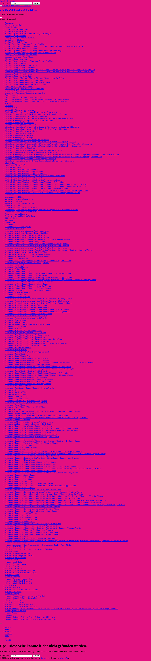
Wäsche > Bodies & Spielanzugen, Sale (19, 556)
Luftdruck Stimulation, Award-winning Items (21, 169)
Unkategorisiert (10, 222)
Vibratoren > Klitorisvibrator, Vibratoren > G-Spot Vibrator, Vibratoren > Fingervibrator (37, 312)
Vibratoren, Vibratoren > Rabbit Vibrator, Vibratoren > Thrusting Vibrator (32, 509)
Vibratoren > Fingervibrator (15, 265)
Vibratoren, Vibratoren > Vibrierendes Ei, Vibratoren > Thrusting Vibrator (32, 532)
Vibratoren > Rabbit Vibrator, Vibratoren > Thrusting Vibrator (28, 384)
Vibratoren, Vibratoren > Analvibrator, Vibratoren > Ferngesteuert (29, 426)
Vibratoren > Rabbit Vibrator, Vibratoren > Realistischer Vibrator (29, 379)
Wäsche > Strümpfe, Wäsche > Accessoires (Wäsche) (25, 596)
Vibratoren (9, 225)
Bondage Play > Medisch (14, 40)
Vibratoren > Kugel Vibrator (15, 320)
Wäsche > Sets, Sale (12, 587)
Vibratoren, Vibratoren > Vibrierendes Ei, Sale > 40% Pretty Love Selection (33, 524)
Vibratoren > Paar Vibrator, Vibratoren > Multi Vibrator (25, 345)
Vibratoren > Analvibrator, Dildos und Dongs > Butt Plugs (26, 233)
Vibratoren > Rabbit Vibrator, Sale (17, 356)
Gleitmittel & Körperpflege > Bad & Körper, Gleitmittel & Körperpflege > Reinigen (36, 114)
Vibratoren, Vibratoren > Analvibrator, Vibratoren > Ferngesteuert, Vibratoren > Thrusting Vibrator (41, 428)
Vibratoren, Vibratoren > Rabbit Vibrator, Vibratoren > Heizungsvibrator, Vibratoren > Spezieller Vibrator (44, 494)
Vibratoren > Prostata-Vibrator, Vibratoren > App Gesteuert (27, 352)
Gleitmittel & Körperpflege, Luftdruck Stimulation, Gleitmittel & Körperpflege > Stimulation (39, 161)
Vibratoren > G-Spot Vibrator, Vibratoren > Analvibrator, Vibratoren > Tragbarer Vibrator (38, 273)
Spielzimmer (9, 220)
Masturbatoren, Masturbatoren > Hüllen (19, 203)
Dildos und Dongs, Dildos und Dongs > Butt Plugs (24, 80)
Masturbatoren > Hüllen (14, 197)
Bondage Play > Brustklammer (16, 29)
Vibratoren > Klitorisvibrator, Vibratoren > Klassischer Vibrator (28, 314)
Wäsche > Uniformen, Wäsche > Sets (19, 604)
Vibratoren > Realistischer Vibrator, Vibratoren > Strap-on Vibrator (29, 388)
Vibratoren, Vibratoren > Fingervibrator (19, 445)
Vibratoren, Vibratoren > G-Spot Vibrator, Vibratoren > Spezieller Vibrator (32, 456)
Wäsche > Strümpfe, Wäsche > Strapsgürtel (21, 598)
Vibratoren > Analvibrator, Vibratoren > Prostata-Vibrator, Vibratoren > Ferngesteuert (36, 248)
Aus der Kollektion (12, 27)
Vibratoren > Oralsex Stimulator (17, 326)
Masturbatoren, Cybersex (14, 201)
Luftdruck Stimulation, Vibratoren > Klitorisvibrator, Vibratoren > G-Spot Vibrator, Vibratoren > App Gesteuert (46, 184)
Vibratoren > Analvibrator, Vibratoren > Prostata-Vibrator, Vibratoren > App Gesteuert (37, 246)
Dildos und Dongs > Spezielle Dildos (19, 74)
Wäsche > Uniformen (13, 600)
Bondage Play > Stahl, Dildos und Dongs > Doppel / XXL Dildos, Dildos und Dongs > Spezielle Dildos (44, 46)
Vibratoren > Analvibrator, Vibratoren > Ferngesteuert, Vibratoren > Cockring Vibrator (37, 244)
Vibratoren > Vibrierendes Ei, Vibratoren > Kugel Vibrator (26, 403)
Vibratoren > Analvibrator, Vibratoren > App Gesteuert (25, 235)
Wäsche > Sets (10, 585)
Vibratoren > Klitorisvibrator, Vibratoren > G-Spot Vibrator (27, 307)
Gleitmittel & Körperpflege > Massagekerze (21, 131)
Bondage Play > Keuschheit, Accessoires (20, 38)
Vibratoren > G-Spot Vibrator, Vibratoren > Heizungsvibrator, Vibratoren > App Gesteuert (38, 278)
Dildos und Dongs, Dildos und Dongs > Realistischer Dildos (27, 82)
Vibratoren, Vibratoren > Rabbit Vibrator (20, 488)
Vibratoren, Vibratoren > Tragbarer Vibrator (21, 519)
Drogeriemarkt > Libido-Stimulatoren (19, 87)
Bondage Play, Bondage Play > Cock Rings (21, 48)
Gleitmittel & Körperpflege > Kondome (19, 123)
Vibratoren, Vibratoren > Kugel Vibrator (20, 475)
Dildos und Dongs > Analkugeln (17, 59)
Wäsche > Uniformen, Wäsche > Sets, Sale (21, 606)
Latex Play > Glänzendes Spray (16, 165)
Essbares (8, 104)
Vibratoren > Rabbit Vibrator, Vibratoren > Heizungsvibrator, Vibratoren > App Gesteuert (38, 367)
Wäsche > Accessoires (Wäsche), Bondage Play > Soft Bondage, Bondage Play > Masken (38, 545)
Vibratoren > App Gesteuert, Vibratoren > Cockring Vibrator (27, 254)
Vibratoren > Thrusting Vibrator (16, 396)
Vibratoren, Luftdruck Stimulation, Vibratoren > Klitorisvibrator (28, 424)
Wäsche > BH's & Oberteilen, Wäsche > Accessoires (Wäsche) (28, 549)
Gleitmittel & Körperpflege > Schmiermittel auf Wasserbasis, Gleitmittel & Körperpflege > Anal (40, 142)
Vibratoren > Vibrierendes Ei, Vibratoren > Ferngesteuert (26, 401)
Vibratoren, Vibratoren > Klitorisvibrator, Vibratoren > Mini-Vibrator (30, 471)
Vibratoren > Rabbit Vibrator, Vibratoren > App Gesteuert (26, 358)
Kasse (7, 636)
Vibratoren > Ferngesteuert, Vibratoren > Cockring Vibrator (27, 263)
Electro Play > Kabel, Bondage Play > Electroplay (23, 97)
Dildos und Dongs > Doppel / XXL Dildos (21, 65)
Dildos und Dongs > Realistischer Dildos (20, 67)
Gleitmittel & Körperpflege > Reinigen (19, 138)
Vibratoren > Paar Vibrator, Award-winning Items (23, 331)
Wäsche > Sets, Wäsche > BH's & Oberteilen (21, 589)
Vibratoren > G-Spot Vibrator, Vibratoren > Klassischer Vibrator (28, 282)
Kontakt (8, 640)
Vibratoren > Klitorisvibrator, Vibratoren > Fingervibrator (26, 305)
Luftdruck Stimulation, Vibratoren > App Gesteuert (24, 171)
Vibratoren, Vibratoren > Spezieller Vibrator (21, 513)
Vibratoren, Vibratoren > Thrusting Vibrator (21, 517)
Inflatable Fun (10, 163)
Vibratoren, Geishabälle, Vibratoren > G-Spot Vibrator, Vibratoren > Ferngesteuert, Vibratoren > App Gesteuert (46, 418)
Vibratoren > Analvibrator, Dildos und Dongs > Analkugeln (27, 231)
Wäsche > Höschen (12, 566)
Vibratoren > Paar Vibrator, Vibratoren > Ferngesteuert (25, 337)
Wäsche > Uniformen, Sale (15, 602)
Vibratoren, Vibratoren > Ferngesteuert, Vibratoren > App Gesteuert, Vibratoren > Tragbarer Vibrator (42, 441)
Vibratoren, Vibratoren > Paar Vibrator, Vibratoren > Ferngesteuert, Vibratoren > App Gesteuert (40, 486)
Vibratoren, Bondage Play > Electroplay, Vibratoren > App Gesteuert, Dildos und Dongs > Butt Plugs (42, 411)
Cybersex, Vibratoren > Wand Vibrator (19, 57)
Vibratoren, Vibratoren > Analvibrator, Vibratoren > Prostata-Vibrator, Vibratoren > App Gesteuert (41, 430)
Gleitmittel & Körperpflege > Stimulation (20, 148)
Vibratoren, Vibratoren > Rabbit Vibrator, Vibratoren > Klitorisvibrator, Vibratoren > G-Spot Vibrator (42, 498)
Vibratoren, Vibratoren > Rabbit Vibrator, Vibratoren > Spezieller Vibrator (32, 507)
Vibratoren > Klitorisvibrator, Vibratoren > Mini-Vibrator (26, 316)
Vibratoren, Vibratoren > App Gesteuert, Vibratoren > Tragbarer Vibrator (32, 437)
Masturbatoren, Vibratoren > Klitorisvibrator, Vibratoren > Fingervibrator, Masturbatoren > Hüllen (41, 210)
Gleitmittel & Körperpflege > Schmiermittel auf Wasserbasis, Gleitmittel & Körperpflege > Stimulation (43, 146)
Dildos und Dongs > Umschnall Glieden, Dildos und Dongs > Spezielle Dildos (34, 78)
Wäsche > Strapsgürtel (13, 592)
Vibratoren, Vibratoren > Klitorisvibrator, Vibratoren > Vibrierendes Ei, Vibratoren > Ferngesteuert (41, 473)
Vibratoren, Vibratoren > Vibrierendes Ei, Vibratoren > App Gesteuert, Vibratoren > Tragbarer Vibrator (43, 528)
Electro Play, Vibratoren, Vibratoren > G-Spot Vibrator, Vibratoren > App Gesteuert (36, 101)
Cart (6, 638)
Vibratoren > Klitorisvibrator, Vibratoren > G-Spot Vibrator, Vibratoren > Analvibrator (37, 309)
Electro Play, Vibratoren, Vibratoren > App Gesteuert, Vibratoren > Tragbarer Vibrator (37, 99)
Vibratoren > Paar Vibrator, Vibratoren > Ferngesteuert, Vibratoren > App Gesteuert (36, 343)
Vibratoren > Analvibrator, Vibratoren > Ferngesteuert (25, 241)
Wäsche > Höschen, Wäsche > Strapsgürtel (21, 573)
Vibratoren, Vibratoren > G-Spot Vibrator (20, 449)
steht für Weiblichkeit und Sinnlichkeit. (19, 10)
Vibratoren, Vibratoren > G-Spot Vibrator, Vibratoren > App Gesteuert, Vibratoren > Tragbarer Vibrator (43, 452)
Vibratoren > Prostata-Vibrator (16, 350)
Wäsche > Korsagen (12, 577)
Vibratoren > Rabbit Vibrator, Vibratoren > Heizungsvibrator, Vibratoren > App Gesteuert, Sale (40, 369)
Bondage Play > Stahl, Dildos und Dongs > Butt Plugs (25, 44)
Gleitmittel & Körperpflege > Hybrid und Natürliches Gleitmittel (29, 121)
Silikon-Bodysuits (11, 218)
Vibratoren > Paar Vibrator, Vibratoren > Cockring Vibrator (27, 335)
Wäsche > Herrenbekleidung (15, 564)
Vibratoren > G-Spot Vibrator (16, 269)
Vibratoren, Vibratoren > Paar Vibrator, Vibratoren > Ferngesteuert (29, 483)
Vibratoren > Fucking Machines (16, 267)
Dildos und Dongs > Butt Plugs (16, 63)
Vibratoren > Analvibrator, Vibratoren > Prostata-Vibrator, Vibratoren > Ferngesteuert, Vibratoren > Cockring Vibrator (48, 250)
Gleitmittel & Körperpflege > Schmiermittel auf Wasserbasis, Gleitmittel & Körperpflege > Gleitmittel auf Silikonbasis (48, 144)
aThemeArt (64, 658)
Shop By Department (8, 19)
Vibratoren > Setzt (11, 390)
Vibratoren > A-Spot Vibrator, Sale (18, 227)
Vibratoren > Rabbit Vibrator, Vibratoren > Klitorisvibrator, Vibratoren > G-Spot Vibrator (38, 373)
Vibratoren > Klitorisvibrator (15, 295)
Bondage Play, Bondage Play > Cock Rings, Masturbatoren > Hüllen (30, 53)
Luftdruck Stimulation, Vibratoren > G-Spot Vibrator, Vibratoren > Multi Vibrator (35, 176)
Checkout (8, 634)
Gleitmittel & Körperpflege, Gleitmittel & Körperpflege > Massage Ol (31, 152)
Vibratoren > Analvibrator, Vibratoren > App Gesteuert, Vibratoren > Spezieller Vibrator (37, 239)
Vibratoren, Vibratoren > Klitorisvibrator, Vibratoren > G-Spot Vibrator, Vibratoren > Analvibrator (41, 466)
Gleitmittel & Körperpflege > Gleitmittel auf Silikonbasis (26, 116)
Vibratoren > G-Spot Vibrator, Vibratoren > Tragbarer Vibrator (28, 288)
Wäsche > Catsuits (12, 560)
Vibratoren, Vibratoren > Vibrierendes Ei (20, 522)
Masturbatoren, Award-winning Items (19, 199)
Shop (7, 629)
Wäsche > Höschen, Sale (14, 568)
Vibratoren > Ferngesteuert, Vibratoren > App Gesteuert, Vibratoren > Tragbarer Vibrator (38, 261)
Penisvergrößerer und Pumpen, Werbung (20, 216)
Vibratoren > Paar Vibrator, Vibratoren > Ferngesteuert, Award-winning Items (33, 339)
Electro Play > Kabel (12, 95)
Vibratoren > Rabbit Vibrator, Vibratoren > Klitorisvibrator (26, 371)
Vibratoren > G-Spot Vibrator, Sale (18, 271)
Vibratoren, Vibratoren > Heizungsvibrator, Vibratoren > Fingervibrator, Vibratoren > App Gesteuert (42, 458)
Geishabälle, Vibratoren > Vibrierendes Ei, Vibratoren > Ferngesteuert (31, 112)
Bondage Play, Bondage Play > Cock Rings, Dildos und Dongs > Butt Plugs (33, 51)
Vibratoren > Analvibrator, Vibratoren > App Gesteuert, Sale (27, 237)
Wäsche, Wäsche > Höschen (15, 611)
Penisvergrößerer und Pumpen (16, 214)
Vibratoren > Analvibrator (14, 229)
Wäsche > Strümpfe (12, 594)
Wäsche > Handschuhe (13, 562)
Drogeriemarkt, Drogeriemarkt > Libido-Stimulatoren (24, 89)
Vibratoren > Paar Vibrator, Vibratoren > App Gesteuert (25, 333)
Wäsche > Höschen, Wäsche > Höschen (20, 570)
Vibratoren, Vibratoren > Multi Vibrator (19, 479)
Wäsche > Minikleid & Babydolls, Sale (19, 583)
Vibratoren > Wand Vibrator (15, 405)
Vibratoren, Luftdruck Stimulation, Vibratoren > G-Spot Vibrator (29, 422)
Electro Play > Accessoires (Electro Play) (20, 91)
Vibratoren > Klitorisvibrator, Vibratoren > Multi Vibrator (26, 318)
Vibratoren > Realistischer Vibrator (18, 386)
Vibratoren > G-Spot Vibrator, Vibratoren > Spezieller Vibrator (28, 286)
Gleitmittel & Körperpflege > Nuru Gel (19, 133)
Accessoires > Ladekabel (14, 25)
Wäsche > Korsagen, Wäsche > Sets (18, 579)
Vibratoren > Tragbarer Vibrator (16, 399)
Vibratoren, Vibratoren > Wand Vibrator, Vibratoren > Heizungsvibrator (31, 539)
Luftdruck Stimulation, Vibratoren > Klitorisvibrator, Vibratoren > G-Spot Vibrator (35, 182)
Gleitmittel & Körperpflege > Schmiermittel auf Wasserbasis (27, 140)
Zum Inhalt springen (7, 1)
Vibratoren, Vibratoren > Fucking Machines (21, 447)
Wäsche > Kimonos (12, 575)
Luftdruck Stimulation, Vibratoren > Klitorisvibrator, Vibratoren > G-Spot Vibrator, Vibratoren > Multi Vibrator (46, 186)
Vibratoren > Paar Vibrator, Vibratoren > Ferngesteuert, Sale (27, 341)
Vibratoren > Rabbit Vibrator (15, 354)
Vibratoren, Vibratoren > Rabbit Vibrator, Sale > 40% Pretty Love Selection (33, 490)
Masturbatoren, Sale (12, 205)
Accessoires (9, 23)
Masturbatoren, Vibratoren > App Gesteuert (21, 208)
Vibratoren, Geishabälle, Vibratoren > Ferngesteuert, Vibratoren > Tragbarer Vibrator (36, 415)
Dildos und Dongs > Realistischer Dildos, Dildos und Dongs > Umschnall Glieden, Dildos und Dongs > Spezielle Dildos (50, 70)
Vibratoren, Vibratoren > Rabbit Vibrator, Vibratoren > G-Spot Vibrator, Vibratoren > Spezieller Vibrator (43, 492)
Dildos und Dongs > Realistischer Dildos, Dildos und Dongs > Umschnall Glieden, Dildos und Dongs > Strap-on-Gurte (49, 72)
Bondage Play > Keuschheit (15, 36)
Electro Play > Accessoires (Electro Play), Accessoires (25, 93)
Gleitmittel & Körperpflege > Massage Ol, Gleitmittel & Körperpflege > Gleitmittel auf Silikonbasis (42, 127)
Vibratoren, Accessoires (13, 409)
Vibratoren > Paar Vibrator (15, 328)
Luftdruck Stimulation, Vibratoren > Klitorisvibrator (24, 178)
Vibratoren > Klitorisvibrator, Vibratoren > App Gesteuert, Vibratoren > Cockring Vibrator (38, 299)
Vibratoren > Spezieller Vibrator (17, 392)
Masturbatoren (10, 195)
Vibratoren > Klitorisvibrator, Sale (17, 297)
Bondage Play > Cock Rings (15, 31)
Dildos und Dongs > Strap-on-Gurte (18, 76)
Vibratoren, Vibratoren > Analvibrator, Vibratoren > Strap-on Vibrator (31, 435)
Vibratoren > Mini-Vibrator (15, 322)
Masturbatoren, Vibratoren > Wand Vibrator (21, 212)
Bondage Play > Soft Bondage (16, 42)
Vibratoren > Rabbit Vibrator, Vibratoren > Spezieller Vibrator (28, 382)
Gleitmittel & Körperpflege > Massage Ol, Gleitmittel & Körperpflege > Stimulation (36, 129)
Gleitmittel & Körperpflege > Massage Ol (20, 125)
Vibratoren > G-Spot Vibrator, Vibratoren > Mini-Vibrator (26, 284)
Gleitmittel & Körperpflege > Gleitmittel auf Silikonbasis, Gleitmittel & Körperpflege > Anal (39, 118)
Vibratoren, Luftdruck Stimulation (17, 420)
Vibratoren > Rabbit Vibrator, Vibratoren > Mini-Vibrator (26, 377)
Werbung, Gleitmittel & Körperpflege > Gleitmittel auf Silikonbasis (30, 617)
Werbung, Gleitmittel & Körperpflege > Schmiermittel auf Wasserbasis (31, 619)
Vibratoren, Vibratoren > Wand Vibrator (19, 536)
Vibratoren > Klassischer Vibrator (17, 292)
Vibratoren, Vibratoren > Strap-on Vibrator (20, 515)
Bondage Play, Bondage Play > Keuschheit (21, 55)
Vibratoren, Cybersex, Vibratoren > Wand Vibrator (23, 413)
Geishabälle (9, 106)
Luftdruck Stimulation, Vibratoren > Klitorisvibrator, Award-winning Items (32, 180)
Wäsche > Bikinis (11, 551)
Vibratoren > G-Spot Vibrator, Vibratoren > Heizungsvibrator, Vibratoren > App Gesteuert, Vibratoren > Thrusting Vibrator (50, 280)
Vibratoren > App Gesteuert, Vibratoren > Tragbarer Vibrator (27, 256)
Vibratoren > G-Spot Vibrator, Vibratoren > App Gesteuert (26, 275)
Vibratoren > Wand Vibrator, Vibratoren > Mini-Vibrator (26, 407)
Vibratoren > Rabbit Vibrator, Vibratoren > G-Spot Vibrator (27, 360)
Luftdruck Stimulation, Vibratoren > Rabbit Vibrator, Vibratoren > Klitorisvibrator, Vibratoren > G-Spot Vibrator (46, 191)
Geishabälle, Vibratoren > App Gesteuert (20, 110)
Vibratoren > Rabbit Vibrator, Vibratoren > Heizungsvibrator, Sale (29, 365)
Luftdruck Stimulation (13, 167)
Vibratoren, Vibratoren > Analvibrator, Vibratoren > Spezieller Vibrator (31, 432)
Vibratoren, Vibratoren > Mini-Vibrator (19, 477)
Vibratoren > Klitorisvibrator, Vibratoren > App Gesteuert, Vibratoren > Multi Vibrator (37, 301)
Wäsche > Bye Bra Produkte (15, 558)
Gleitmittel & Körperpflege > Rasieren (19, 135)
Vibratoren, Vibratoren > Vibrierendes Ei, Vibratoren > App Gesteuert (31, 526)
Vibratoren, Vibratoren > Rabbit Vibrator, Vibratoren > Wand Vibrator (31, 511)
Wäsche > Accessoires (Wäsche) (17, 543)
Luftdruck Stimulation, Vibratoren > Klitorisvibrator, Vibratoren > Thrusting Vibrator (36, 188)
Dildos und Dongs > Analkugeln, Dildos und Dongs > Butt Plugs (29, 61)
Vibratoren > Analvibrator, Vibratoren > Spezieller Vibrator (27, 252)
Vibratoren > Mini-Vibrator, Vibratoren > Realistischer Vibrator (28, 324)
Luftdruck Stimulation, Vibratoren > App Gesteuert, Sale (26, 174)
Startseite (8, 627)
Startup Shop (45, 658)
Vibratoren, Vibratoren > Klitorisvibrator (20, 460)
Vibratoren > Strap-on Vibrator (16, 394)
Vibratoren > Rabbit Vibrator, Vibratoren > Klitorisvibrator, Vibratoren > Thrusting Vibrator (39, 375)
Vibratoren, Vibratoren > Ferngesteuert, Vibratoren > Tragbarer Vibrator (31, 443)
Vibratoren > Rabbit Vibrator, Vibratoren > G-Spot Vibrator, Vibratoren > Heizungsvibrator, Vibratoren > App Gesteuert (49, 362)
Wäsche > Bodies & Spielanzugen (17, 553)
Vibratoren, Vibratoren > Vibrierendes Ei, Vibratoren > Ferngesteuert (30, 530)
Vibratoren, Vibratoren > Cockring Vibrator (21, 439)
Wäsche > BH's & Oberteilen (16, 547)
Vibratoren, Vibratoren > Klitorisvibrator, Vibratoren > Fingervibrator (30, 462)
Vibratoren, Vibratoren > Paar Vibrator (19, 481)
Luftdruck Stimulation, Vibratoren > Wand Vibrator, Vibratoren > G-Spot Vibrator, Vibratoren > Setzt (42, 193)
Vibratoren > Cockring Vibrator (16, 258)
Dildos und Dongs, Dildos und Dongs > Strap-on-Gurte (25, 84)
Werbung (8, 615)
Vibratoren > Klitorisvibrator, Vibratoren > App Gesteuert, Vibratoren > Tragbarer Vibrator (38, 303)
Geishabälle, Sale (11, 108)
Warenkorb (9, 631)
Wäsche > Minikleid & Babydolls (17, 581)
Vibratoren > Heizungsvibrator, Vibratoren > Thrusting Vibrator (28, 290)
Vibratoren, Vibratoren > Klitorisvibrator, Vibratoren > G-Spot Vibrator (31, 464)
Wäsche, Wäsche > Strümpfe (15, 613)
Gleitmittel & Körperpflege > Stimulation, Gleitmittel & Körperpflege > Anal (33, 150)
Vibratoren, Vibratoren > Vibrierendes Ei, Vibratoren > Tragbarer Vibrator (32, 534)
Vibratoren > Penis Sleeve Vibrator (18, 348)
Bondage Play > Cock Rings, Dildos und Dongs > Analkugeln (28, 34)
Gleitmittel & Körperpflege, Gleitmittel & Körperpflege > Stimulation (30, 159)
